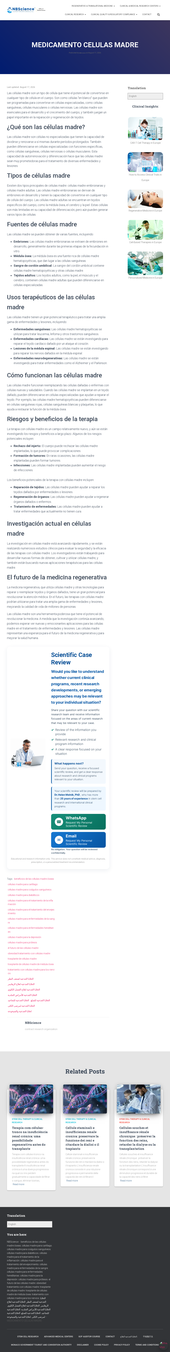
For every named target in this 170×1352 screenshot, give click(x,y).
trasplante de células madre (22, 958)
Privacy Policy (122, 1345)
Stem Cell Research (28, 1336)
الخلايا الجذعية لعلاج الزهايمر (21, 984)
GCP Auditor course (89, 1336)
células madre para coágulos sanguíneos (29, 889)
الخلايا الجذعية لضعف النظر (21, 978)
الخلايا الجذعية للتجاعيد (18, 1000)
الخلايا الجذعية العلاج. (128, 1336)
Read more (18, 1184)
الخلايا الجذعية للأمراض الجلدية (22, 995)
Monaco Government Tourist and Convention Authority (41, 1345)
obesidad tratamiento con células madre (29, 953)
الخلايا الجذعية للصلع (40, 1000)
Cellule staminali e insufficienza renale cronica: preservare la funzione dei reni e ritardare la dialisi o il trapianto (82, 1138)
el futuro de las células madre (23, 948)
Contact (146, 14)
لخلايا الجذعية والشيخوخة (20, 1011)
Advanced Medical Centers (58, 1336)
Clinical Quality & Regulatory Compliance (113, 14)
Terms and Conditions (147, 1345)
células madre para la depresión (24, 937)
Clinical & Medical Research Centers (139, 6)
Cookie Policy (101, 1345)
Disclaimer (83, 1345)
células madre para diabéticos (23, 895)
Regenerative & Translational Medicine (92, 6)
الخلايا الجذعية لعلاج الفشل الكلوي (24, 989)
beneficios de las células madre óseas (34, 879)
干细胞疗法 (148, 1336)
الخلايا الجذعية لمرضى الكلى (21, 1005)
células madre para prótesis (22, 942)
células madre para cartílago (23, 884)
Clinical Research (74, 14)
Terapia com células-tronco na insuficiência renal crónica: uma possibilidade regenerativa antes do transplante (30, 1138)
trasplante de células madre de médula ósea (31, 964)
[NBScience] (26, 10)
